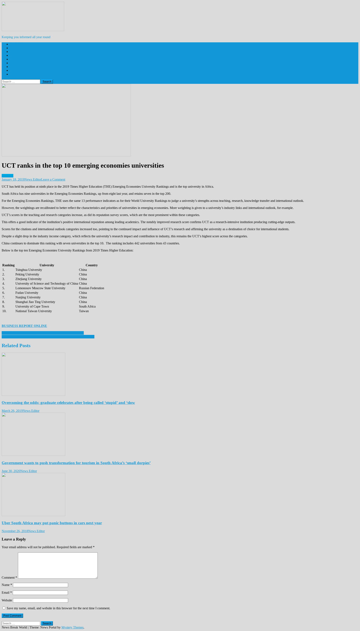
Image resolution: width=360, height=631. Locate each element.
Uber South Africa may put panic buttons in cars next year (52, 523)
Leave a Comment (53, 179)
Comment (9, 577)
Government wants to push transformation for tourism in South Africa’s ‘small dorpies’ (76, 463)
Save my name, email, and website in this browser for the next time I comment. (58, 608)
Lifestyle (15, 59)
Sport (13, 70)
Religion (15, 66)
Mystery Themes (72, 627)
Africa (14, 48)
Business (16, 55)
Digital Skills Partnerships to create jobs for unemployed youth (43, 333)
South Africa (18, 44)
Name (7, 585)
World (14, 51)
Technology (18, 74)
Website (7, 600)
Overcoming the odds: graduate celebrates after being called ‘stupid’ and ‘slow (68, 402)
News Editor (32, 179)
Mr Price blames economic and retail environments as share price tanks (48, 336)
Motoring (16, 63)
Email (7, 592)
